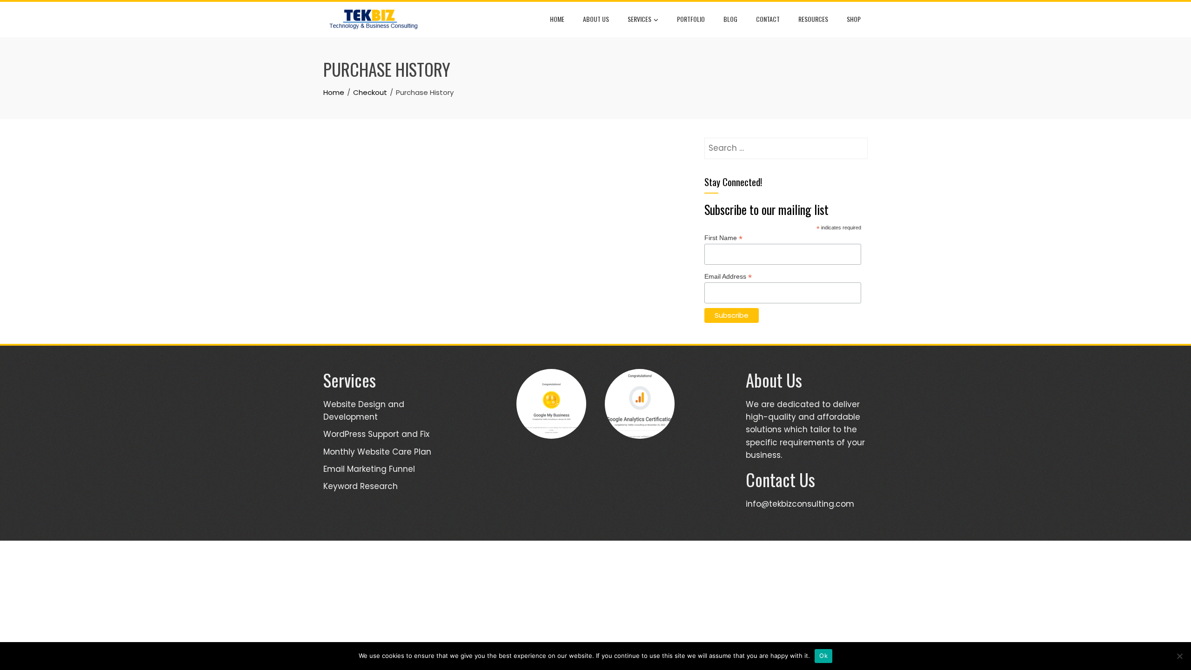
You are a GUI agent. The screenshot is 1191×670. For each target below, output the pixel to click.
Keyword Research (360, 486)
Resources (813, 19)
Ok (823, 655)
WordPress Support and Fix (376, 434)
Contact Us (780, 479)
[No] (1179, 656)
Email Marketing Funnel (369, 469)
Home (557, 19)
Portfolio (691, 19)
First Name (723, 238)
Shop (854, 19)
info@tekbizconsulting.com (800, 503)
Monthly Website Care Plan (377, 451)
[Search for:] (786, 143)
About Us (596, 19)
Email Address (728, 276)
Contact (768, 19)
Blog (730, 19)
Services (639, 19)
